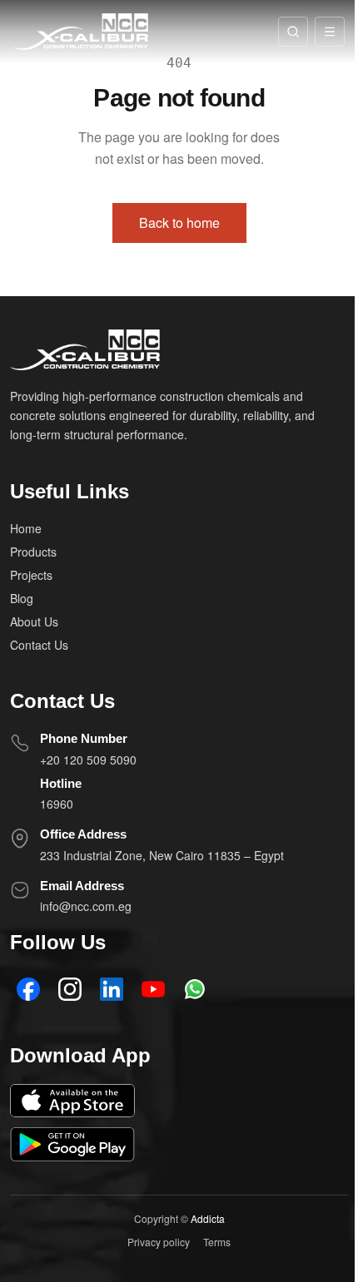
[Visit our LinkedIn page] (111, 989)
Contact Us (39, 644)
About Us (34, 621)
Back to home (179, 222)
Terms (217, 1242)
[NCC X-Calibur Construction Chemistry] (80, 31)
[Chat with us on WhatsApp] (195, 989)
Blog (21, 598)
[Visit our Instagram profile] (70, 989)
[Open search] (293, 32)
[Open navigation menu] (330, 32)
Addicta (208, 1218)
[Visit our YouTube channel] (153, 989)
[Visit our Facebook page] (28, 989)
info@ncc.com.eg (86, 906)
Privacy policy (158, 1242)
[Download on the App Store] (72, 1101)
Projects (31, 575)
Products (33, 551)
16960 (56, 803)
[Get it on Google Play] (72, 1144)
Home (26, 528)
